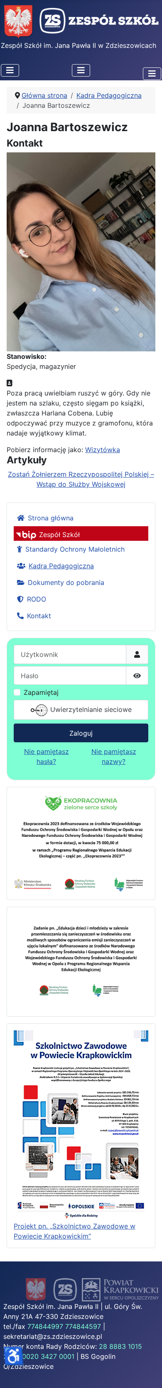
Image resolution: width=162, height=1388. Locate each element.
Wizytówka (102, 449)
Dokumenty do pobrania (66, 582)
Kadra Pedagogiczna (61, 566)
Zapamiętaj (41, 692)
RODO (36, 599)
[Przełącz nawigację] (10, 70)
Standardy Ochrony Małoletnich (75, 549)
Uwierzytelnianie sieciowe (90, 709)
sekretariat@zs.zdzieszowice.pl (52, 1336)
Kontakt (39, 616)
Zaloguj (81, 733)
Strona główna (51, 518)
